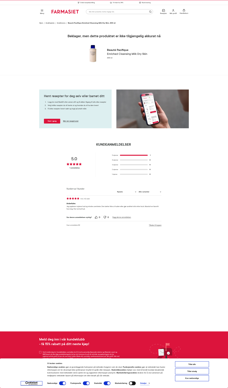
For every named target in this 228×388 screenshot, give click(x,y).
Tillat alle (192, 364)
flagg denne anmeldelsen (121, 217)
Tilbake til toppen (155, 225)
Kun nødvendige (192, 378)
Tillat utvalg (192, 371)
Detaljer (143, 383)
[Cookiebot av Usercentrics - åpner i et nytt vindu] (31, 383)
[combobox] (119, 11)
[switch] (86, 383)
